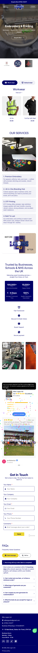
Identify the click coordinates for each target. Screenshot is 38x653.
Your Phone (8, 514)
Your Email (8, 504)
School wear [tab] (28, 82)
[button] (32, 7)
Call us (26, 555)
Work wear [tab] (11, 82)
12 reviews (10, 431)
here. (7, 387)
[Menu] (4, 7)
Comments (8, 524)
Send (19, 534)
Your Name (8, 485)
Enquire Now (18, 37)
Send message (11, 555)
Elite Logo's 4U (11, 648)
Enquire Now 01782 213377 (19, 2)
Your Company (9, 494)
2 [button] (25, 149)
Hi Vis (11, 118)
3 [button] (8, 162)
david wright (11, 429)
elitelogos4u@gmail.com (12, 620)
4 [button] (29, 162)
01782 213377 (8, 623)
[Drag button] (19, 243)
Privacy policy (6, 651)
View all (18, 92)
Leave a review (19, 414)
